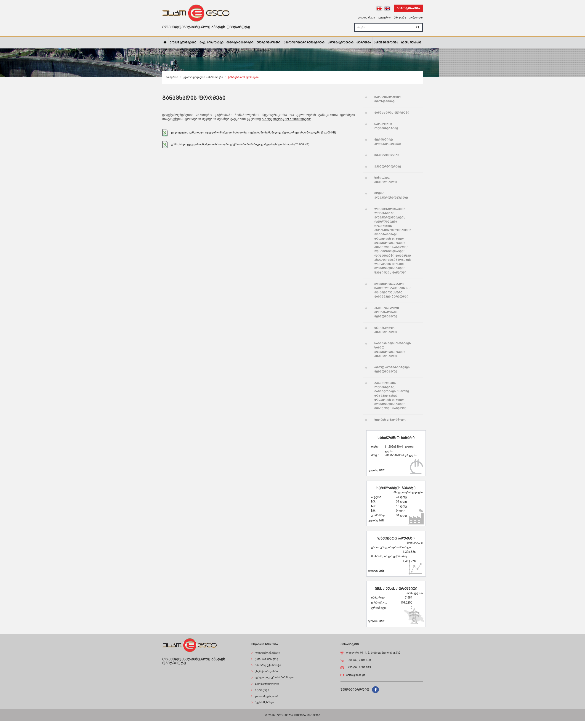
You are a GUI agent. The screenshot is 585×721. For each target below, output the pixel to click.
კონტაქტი (416, 17)
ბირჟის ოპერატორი (390, 419)
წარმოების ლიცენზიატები (386, 126)
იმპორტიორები (386, 155)
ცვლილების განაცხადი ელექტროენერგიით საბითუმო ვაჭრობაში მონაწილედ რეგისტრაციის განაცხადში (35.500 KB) (253, 132)
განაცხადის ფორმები (391, 112)
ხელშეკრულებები (341, 42)
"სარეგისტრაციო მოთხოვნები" (286, 119)
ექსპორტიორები (387, 166)
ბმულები (400, 17)
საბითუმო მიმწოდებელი (385, 180)
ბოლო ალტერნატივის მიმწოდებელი (392, 369)
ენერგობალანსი (268, 42)
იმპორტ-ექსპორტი (239, 42)
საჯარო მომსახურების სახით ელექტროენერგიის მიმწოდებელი (392, 350)
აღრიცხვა (363, 42)
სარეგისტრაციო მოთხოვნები (387, 99)
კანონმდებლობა (386, 42)
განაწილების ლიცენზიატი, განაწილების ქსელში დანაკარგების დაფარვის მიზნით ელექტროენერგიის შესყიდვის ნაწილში (391, 396)
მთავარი (172, 77)
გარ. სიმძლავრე (211, 42)
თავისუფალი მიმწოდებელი (385, 330)
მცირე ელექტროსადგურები (391, 195)
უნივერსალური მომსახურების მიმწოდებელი (386, 312)
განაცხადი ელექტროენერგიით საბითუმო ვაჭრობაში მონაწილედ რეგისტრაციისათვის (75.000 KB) (240, 144)
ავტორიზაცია (408, 8)
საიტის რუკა (366, 17)
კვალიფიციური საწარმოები (304, 42)
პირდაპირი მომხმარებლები (387, 142)
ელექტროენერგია (183, 42)
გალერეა (384, 17)
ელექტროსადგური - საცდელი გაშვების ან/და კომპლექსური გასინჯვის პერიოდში (392, 290)
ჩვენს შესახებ (411, 42)
